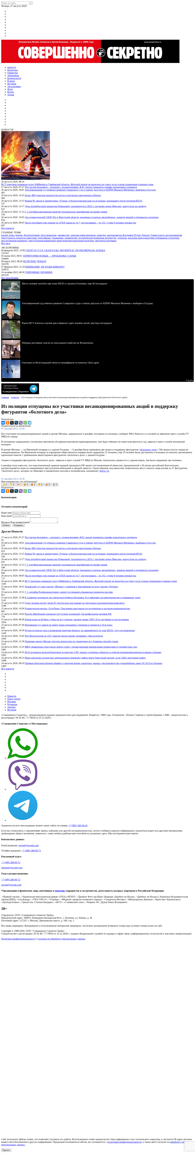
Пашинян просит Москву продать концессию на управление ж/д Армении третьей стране (71, 641)
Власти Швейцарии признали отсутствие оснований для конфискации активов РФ (68, 614)
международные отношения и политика (158, 238)
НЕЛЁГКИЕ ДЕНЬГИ (34, 261)
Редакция (12, 704)
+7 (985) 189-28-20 (77, 825)
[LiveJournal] (16, 423)
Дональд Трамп (149, 235)
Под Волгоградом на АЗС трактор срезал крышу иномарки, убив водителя (64, 636)
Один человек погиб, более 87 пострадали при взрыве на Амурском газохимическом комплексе (75, 603)
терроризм (99, 238)
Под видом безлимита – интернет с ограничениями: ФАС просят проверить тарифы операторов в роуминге (81, 187)
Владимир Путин (132, 235)
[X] (12, 423)
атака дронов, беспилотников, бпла (27, 235)
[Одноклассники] (7, 423)
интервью (111, 240)
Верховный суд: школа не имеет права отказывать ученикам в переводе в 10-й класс (69, 625)
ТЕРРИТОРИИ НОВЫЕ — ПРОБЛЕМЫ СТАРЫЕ (49, 256)
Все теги (5, 243)
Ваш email (6, 516)
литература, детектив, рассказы (121, 238)
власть (161, 235)
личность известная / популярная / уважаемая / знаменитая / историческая (54, 238)
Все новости (7, 228)
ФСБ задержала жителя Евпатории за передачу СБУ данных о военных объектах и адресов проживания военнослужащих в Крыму (93, 652)
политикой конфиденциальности (124, 1142)
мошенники (50, 240)
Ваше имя (6, 512)
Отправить (18, 525)
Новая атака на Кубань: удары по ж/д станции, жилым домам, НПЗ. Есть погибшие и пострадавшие (77, 619)
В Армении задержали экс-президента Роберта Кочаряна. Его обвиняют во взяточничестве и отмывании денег (83, 597)
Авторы (11, 707)
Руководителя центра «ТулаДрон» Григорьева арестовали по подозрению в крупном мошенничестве (77, 608)
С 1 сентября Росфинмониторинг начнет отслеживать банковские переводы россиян (69, 592)
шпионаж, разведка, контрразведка (104, 235)
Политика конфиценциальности (18, 939)
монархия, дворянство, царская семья (66, 235)
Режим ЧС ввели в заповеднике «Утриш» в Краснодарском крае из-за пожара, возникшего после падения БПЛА (83, 201)
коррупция (62, 240)
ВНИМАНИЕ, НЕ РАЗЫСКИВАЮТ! (45, 267)
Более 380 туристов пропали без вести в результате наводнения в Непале (63, 195)
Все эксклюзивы (9, 277)
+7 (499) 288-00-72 (31, 850)
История (11, 709)
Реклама (11, 701)
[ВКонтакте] (3, 423)
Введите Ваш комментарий (15, 522)
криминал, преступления (30, 240)
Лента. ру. (104, 471)
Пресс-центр (13, 699)
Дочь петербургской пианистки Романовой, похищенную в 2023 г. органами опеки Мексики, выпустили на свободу (85, 206)
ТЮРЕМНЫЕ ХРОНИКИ (38, 272)
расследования (9, 240)
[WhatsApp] (25, 423)
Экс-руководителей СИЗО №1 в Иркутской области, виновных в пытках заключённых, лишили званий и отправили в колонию (91, 217)
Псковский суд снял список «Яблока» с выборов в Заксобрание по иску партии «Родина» (71, 586)
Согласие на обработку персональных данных (61, 939)
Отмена (5, 525)
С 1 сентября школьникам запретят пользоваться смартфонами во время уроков (66, 211)
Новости (11, 696)
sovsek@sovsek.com (29, 845)
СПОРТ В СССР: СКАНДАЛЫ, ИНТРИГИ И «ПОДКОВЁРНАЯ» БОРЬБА (65, 250)
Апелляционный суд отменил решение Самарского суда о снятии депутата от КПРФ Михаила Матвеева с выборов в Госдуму (90, 190)
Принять (6, 1150)
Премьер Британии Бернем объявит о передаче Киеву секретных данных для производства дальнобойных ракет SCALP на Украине (93, 663)
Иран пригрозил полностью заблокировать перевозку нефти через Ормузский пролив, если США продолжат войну (85, 657)
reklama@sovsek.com (11, 867)
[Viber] (21, 423)
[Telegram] (29, 423)
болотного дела (148, 449)
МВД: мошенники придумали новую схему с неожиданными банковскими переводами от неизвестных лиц (81, 647)
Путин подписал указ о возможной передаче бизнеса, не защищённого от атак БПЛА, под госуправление (80, 630)
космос (5, 235)
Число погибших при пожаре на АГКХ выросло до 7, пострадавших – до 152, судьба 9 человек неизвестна (80, 222)
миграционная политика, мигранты (87, 240)
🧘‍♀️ (55, 484)
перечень (60, 890)
